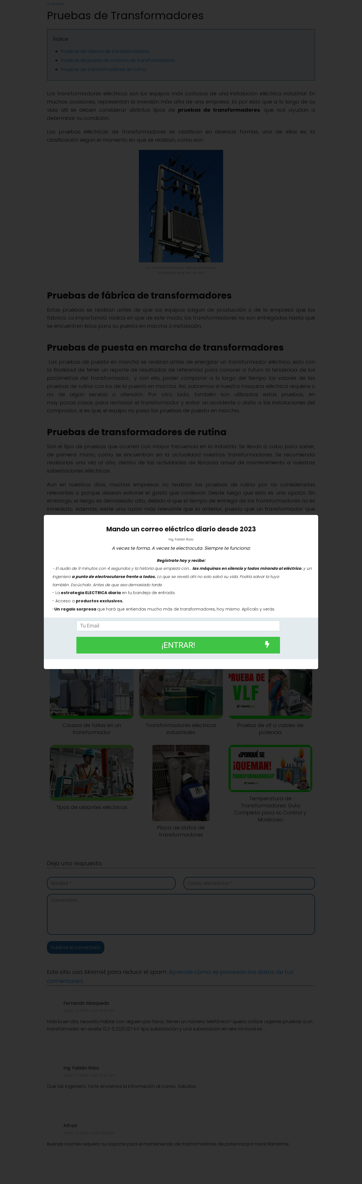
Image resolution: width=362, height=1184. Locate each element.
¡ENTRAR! (178, 645)
